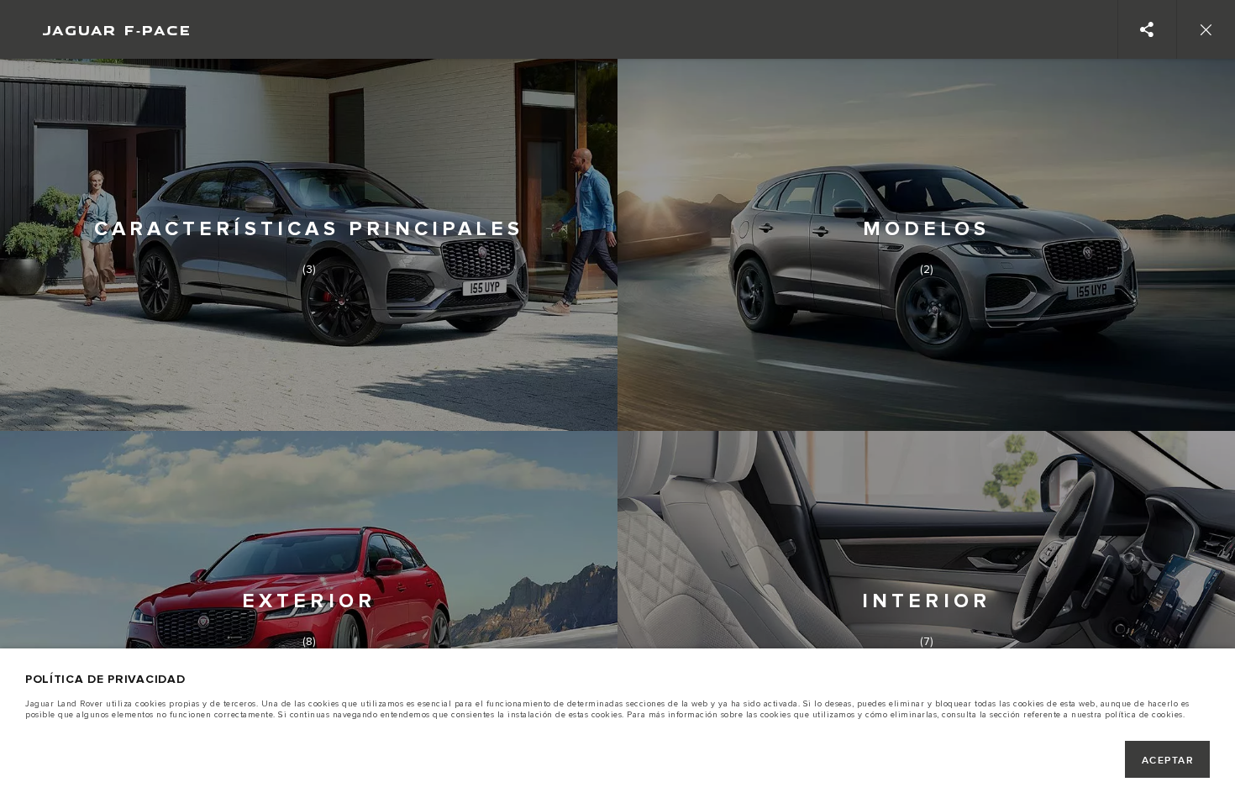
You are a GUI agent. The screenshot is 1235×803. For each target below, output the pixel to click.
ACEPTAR (1168, 760)
